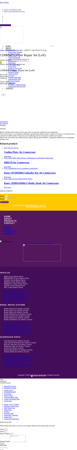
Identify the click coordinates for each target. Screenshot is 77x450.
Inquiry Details (5, 441)
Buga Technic (4, 2)
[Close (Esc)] (7, 447)
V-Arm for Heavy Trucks (14, 348)
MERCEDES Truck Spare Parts (16, 278)
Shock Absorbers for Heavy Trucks (18, 349)
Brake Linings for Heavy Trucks (17, 316)
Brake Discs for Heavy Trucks (16, 310)
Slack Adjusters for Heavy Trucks (17, 314)
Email (2, 199)
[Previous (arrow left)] (1, 449)
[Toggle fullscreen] (3, 447)
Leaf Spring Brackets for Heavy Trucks (20, 342)
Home (2, 50)
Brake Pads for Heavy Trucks (16, 312)
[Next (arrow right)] (3, 449)
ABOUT (8, 219)
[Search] (1, 62)
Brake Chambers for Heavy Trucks (18, 319)
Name (2, 196)
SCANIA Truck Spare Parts (15, 282)
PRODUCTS (10, 221)
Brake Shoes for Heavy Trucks (16, 317)
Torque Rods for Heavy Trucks (16, 351)
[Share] (5, 447)
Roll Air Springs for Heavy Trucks (18, 344)
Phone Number (5, 434)
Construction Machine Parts (14, 50)
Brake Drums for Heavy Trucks (16, 308)
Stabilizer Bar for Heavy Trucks (17, 346)
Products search (5, 60)
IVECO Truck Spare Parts (14, 285)
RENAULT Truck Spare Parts (16, 283)
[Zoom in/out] (1, 447)
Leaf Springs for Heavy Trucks (16, 340)
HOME (7, 216)
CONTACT (9, 88)
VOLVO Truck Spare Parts (14, 280)
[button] (3, 74)
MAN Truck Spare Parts (13, 276)
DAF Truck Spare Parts (13, 287)
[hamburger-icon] (51, 46)
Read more (7, 156)
